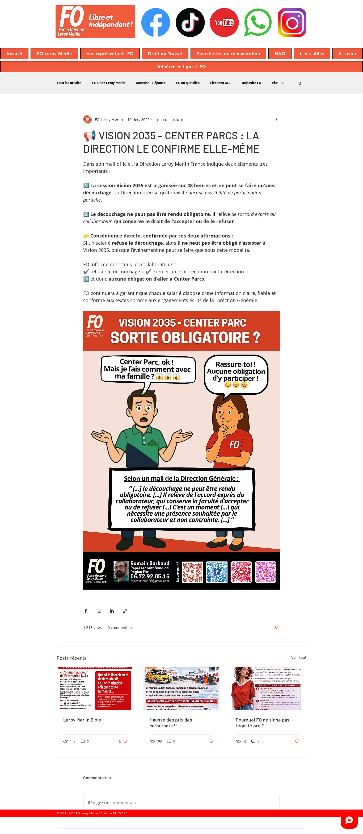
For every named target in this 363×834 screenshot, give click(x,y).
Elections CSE (220, 83)
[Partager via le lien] (124, 611)
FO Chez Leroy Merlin (108, 83)
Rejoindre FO (251, 83)
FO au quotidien (188, 83)
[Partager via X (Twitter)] (98, 611)
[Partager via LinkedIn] (111, 611)
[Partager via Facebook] (85, 611)
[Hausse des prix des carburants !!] (181, 688)
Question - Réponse (151, 83)
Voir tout (298, 657)
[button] (54, 53)
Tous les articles (69, 83)
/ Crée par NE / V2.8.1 (113, 813)
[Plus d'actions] (276, 119)
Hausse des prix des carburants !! (171, 722)
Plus (275, 83)
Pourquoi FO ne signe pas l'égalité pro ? (262, 722)
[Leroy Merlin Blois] (95, 688)
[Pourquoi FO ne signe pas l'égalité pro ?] (267, 688)
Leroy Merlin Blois (82, 720)
